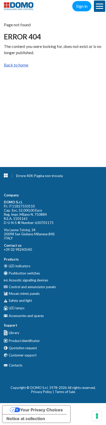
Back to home (16, 64)
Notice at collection (25, 418)
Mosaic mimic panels (24, 293)
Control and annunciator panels (32, 287)
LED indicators (19, 266)
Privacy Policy (41, 392)
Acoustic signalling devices (28, 280)
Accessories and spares (26, 316)
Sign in (81, 6)
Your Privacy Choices (41, 409)
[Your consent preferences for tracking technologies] (97, 416)
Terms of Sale (65, 392)
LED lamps (16, 308)
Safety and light (20, 300)
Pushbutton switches (24, 273)
